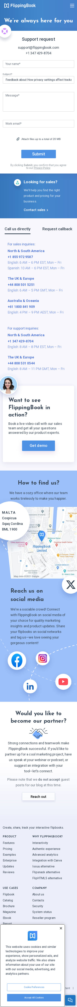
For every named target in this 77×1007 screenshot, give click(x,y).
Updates (8, 866)
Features (9, 843)
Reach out (39, 797)
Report (7, 923)
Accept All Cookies (34, 997)
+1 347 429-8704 (38, 53)
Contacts (38, 900)
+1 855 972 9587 (20, 257)
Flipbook (8, 894)
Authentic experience (46, 849)
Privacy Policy (42, 167)
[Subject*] (38, 80)
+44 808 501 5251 (21, 285)
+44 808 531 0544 (21, 363)
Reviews (8, 872)
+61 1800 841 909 (21, 307)
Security (37, 906)
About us (38, 894)
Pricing (7, 849)
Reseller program (44, 918)
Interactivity (40, 843)
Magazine (9, 912)
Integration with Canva (47, 860)
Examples (9, 854)
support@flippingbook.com (38, 47)
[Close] (61, 928)
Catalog (8, 900)
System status (42, 912)
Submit (38, 154)
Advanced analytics (45, 854)
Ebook (7, 918)
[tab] (17, 230)
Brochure (9, 906)
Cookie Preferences (34, 987)
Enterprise (10, 860)
